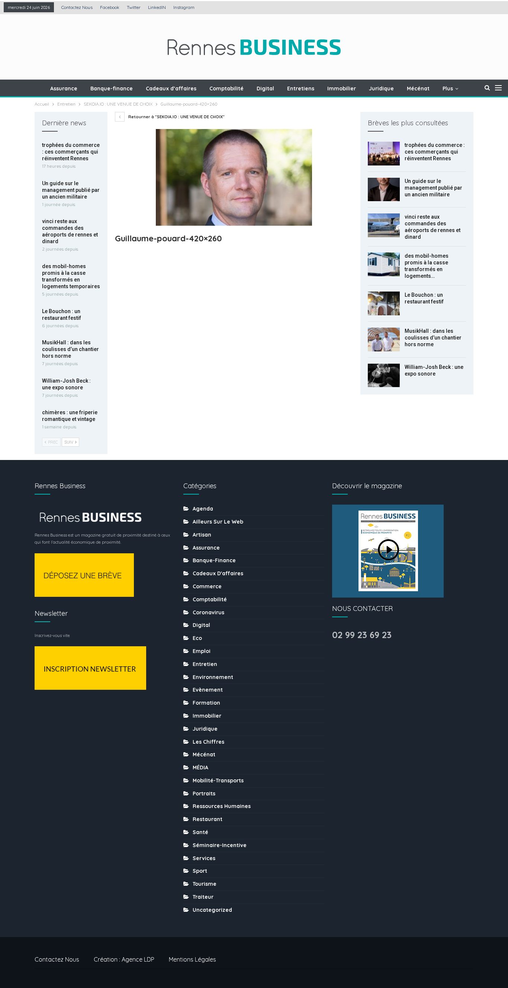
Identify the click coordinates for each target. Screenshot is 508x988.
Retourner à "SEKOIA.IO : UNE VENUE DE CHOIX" (176, 116)
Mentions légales (192, 959)
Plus (448, 88)
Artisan (202, 534)
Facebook (109, 7)
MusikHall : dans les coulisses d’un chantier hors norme (433, 337)
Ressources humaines (222, 806)
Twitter (134, 7)
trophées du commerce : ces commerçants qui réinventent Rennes (435, 151)
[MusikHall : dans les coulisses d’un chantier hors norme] (384, 339)
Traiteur (203, 897)
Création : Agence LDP (124, 959)
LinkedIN (157, 7)
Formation (206, 702)
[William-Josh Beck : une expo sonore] (384, 375)
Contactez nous (77, 7)
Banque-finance (111, 88)
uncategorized (212, 910)
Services (204, 858)
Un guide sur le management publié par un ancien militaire (433, 187)
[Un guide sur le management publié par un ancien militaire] (384, 190)
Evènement (208, 689)
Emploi (201, 651)
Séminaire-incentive (220, 845)
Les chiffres (208, 741)
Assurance (63, 88)
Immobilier (341, 88)
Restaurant (207, 819)
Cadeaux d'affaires (218, 573)
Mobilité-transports (218, 780)
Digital (265, 88)
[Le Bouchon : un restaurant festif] (384, 303)
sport (200, 871)
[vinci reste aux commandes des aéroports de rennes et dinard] (384, 225)
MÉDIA (200, 767)
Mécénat (418, 88)
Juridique (381, 88)
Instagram (183, 7)
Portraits (204, 793)
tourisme (204, 884)
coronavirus (208, 612)
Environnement (213, 677)
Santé (200, 832)
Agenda (203, 508)
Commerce (207, 586)
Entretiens (300, 88)
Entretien (205, 664)
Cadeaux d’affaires (171, 88)
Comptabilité (226, 88)
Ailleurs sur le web (218, 521)
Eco (197, 638)
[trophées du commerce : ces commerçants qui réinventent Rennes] (384, 153)
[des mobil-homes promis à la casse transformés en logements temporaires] (384, 264)
